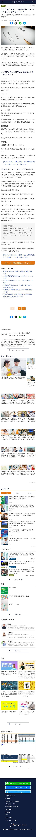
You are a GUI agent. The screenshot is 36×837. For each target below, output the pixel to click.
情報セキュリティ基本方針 (12, 801)
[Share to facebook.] (11, 23)
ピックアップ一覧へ (18, 579)
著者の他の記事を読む (18, 350)
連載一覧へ (18, 724)
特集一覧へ (18, 614)
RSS (6, 815)
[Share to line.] (20, 23)
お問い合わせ (8, 809)
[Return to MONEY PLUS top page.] (18, 1)
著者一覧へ (18, 651)
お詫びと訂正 (8, 817)
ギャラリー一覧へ (18, 767)
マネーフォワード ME (11, 820)
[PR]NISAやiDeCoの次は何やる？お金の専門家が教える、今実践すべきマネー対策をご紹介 (19, 163)
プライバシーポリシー (11, 804)
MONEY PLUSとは (10, 796)
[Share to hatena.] (24, 23)
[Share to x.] (15, 23)
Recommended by (28, 483)
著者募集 (7, 812)
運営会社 (7, 798)
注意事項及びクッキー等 (11, 807)
